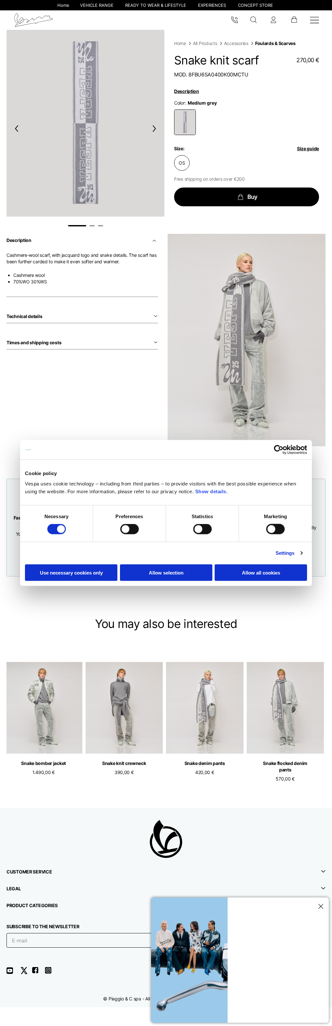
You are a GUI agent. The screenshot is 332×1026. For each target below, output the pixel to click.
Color (179, 103)
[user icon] (273, 20)
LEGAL (13, 888)
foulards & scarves (275, 43)
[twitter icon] (26, 972)
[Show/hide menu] (314, 20)
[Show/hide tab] (155, 240)
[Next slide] (155, 128)
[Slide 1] (77, 225)
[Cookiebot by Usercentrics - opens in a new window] (278, 450)
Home (180, 43)
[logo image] (33, 20)
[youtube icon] (13, 972)
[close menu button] (319, 906)
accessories (236, 43)
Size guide (308, 148)
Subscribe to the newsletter (42, 926)
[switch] (129, 529)
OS (182, 162)
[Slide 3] (100, 225)
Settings (285, 553)
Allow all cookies (261, 572)
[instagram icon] (50, 972)
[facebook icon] (38, 972)
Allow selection (166, 572)
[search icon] (253, 20)
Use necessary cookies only (71, 572)
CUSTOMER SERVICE (29, 871)
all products (205, 43)
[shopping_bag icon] (294, 20)
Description (186, 91)
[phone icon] (234, 20)
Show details (210, 491)
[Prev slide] (15, 128)
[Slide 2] (92, 225)
